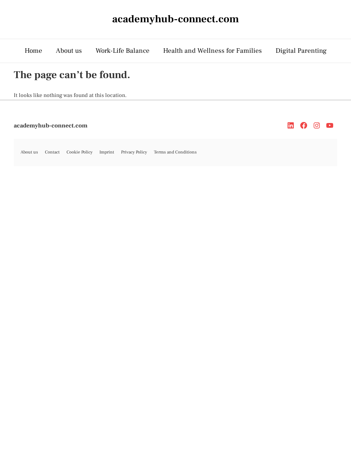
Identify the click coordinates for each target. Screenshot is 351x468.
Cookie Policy (79, 152)
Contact (52, 152)
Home (33, 50)
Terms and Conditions (175, 152)
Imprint (106, 152)
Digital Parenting (301, 50)
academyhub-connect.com (50, 126)
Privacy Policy (134, 152)
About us (69, 50)
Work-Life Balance (122, 50)
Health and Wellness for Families (212, 50)
